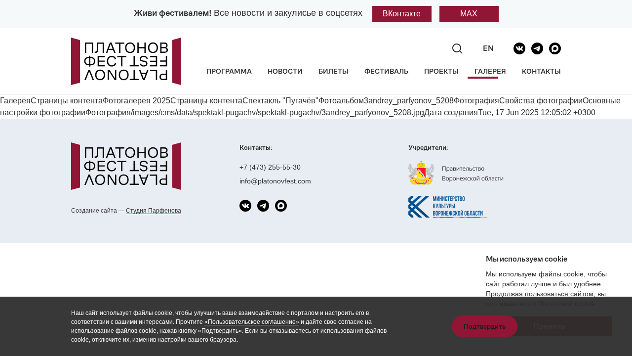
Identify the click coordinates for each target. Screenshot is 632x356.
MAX (468, 13)
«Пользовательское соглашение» (251, 321)
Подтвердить (485, 326)
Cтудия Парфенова (153, 210)
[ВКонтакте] (519, 48)
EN (488, 48)
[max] (555, 48)
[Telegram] (537, 48)
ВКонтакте (402, 13)
